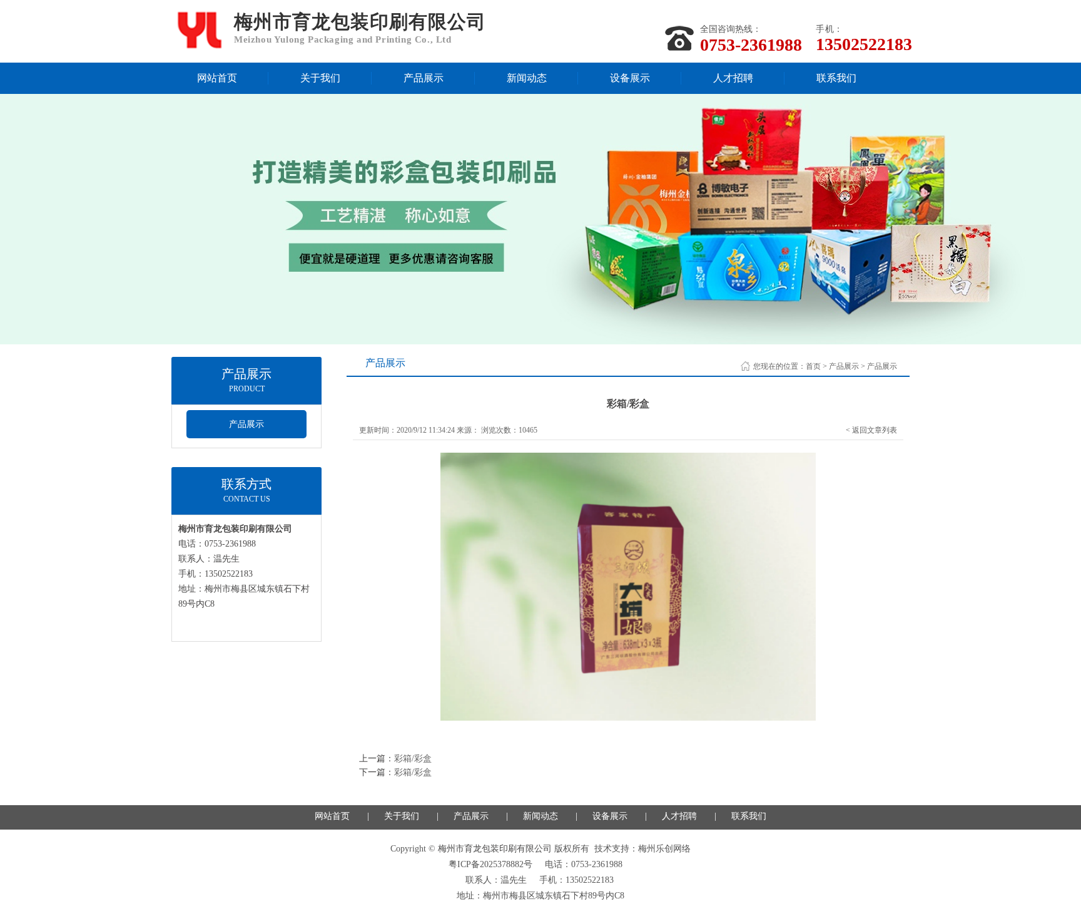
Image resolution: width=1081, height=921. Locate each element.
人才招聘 (733, 78)
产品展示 (423, 78)
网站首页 (217, 78)
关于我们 (320, 78)
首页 (813, 366)
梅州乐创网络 (664, 848)
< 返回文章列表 (871, 430)
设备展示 (630, 78)
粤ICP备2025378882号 (490, 864)
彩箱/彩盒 (413, 758)
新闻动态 (527, 78)
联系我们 (836, 78)
